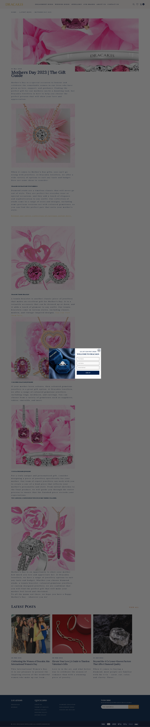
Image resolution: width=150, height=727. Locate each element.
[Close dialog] (99, 350)
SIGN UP (88, 373)
